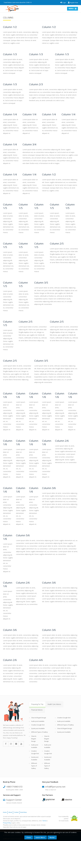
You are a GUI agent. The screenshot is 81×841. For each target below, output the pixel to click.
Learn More (40, 837)
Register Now (74, 2)
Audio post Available (37, 721)
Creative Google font (38, 725)
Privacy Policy (7, 823)
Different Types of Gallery (39, 732)
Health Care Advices (54, 704)
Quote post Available (38, 728)
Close (28, 837)
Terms (44, 821)
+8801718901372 (14, 786)
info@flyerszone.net (55, 786)
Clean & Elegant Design (38, 718)
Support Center (14, 799)
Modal (52, 837)
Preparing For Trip (37, 704)
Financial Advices (37, 710)
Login (64, 2)
